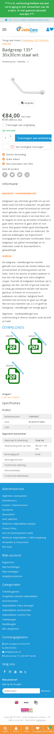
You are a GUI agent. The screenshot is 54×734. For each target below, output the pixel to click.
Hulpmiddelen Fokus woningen (18, 605)
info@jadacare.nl (13, 652)
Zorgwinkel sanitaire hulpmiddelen (20, 596)
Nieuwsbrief (8, 514)
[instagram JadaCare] (10, 672)
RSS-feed (7, 546)
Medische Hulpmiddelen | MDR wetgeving (24, 537)
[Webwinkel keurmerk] (27, 710)
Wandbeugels (9, 624)
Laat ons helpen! (11, 397)
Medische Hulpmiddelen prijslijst (19, 523)
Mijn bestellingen (11, 567)
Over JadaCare (9, 519)
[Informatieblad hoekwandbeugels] (13, 375)
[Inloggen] (47, 29)
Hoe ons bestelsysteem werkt (17, 533)
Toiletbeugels (9, 619)
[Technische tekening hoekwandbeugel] (13, 345)
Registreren (8, 562)
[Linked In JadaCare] (21, 672)
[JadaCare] (27, 29)
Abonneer (46, 690)
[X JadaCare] (25, 672)
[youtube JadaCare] (15, 672)
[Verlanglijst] (52, 29)
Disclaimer (7, 509)
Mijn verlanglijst (10, 571)
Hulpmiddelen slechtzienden (16, 610)
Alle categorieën (10, 628)
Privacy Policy (9, 528)
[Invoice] (36, 703)
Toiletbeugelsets (11, 591)
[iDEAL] (17, 703)
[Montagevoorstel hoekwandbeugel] (36, 345)
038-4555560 (10, 648)
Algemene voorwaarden (14, 495)
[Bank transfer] (27, 703)
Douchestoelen (10, 600)
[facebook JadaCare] (4, 672)
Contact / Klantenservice (15, 505)
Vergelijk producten (12, 576)
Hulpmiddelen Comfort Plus (16, 614)
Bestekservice (9, 500)
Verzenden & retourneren (15, 542)
